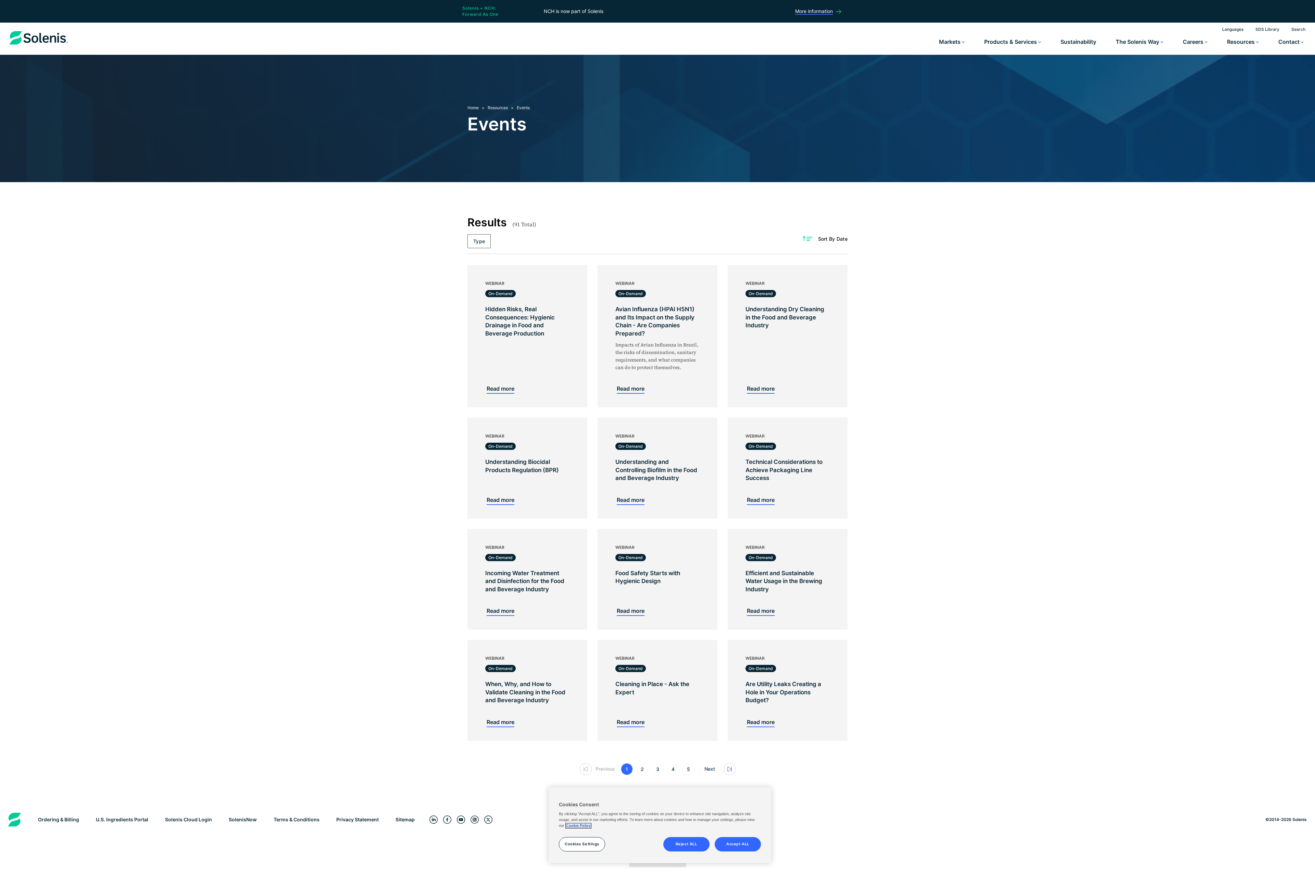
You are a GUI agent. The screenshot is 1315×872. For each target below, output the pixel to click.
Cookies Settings (582, 844)
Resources (1241, 41)
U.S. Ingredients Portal (122, 819)
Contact (1289, 41)
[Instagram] (474, 819)
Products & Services (1011, 41)
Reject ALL (686, 844)
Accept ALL (737, 844)
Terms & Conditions (297, 819)
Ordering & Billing (58, 819)
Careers (1194, 41)
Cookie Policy (578, 826)
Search (1298, 29)
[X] (488, 819)
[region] (660, 825)
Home (473, 107)
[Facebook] (447, 819)
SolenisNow (243, 819)
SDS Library (1267, 29)
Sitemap (405, 819)
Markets (950, 41)
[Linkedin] (433, 819)
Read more (500, 388)
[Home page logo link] (39, 44)
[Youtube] (461, 819)
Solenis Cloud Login (188, 819)
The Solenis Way (1138, 41)
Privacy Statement (357, 819)
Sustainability (1078, 41)
